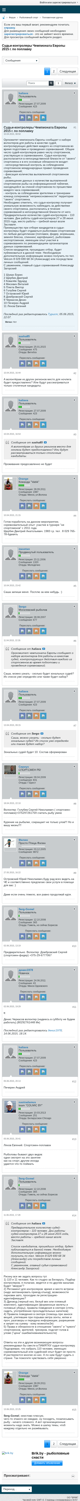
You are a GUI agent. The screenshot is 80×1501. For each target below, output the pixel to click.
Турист (53, 314)
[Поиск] (51, 83)
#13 (74, 1139)
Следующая (68, 71)
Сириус (24, 766)
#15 (74, 1409)
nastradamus (27, 1102)
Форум (12, 17)
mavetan (24, 548)
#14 (74, 1215)
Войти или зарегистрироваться (58, 2)
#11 (74, 1007)
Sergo (22, 606)
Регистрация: (26, 103)
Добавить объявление (47, 1463)
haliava (23, 93)
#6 (75, 641)
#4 (75, 515)
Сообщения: (25, 106)
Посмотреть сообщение (45, 442)
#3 (75, 434)
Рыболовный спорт (28, 17)
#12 (74, 1081)
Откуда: (23, 352)
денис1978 (26, 970)
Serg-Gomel (26, 909)
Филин (23, 839)
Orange (23, 478)
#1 (75, 127)
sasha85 (24, 336)
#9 (75, 873)
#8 (75, 803)
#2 (75, 373)
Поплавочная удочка (52, 17)
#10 (74, 946)
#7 (75, 725)
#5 (75, 586)
